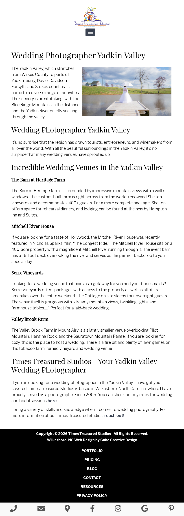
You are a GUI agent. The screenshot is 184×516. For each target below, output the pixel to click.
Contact (92, 478)
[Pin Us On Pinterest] (171, 510)
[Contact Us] (41, 510)
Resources (92, 487)
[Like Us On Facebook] (92, 510)
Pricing (92, 460)
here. (53, 400)
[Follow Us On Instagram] (118, 510)
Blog (92, 469)
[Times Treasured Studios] (92, 17)
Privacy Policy (92, 496)
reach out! (114, 415)
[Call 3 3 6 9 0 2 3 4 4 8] (13, 510)
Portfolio (92, 451)
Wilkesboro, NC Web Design (71, 440)
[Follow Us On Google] (144, 510)
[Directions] (67, 510)
